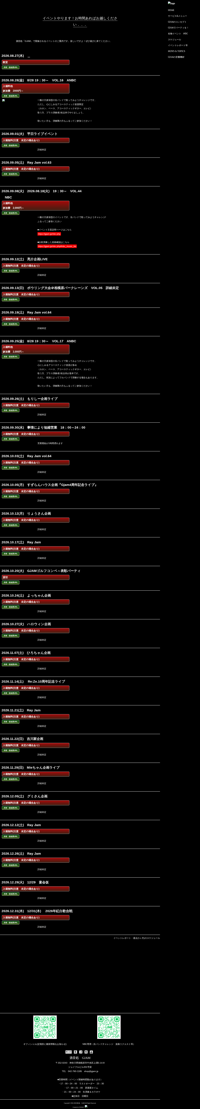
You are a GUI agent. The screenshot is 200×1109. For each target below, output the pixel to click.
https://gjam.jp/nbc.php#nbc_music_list (57, 246)
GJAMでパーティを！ (178, 28)
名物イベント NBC (178, 33)
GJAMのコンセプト (177, 22)
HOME (171, 10)
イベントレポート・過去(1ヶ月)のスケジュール (136, 938)
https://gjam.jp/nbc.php (49, 234)
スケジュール (174, 39)
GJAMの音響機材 (176, 57)
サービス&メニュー (177, 16)
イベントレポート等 (178, 45)
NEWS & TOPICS (176, 51)
